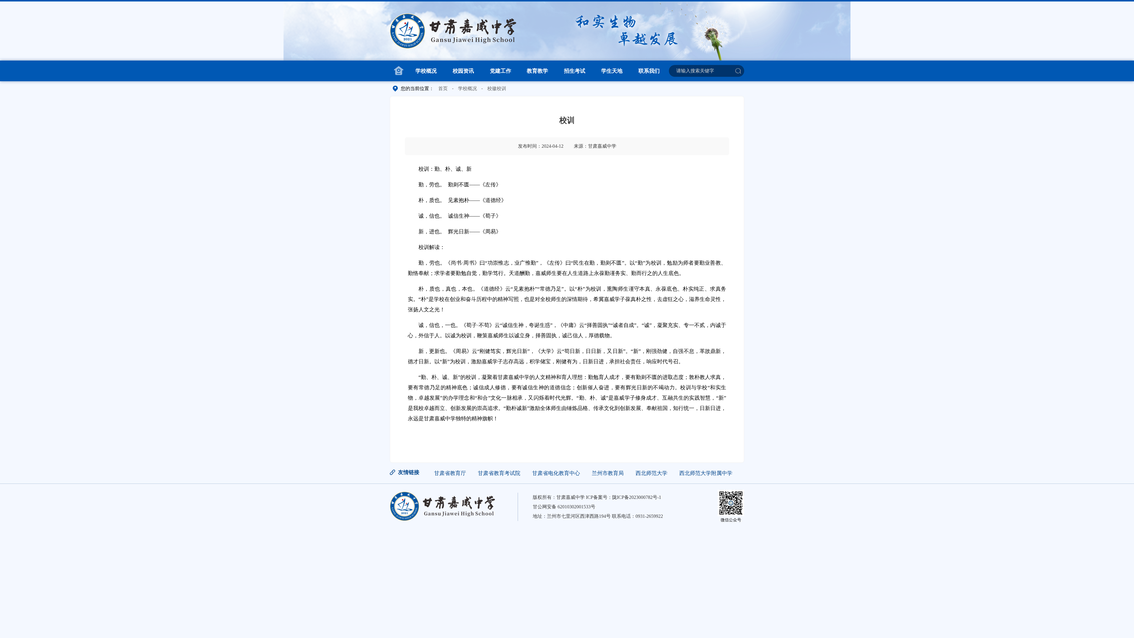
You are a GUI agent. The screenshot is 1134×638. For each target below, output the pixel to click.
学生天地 (612, 71)
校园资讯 (463, 71)
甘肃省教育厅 (450, 473)
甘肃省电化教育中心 (556, 473)
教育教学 (537, 71)
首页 (443, 88)
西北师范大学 (651, 473)
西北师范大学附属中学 (705, 473)
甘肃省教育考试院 (499, 473)
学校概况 (426, 71)
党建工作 (500, 71)
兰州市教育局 (608, 473)
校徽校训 (496, 88)
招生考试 (574, 71)
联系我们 (649, 71)
